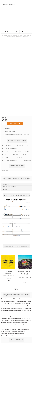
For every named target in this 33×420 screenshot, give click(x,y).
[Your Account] (16, 31)
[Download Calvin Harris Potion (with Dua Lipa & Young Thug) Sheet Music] (25, 262)
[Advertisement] (16, 18)
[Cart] (23, 31)
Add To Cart (14, 123)
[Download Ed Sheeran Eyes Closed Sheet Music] (8, 262)
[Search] (30, 2)
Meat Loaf (19, 157)
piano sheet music (8, 303)
